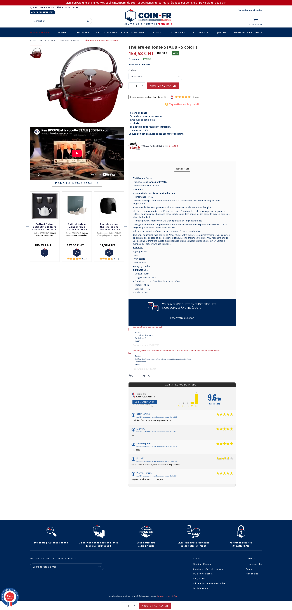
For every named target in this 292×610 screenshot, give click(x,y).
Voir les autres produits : (154, 145)
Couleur (132, 70)
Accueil (33, 40)
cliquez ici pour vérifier (166, 596)
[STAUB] (134, 146)
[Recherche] (88, 21)
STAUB (173, 145)
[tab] (182, 169)
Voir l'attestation (145, 402)
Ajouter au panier (163, 85)
